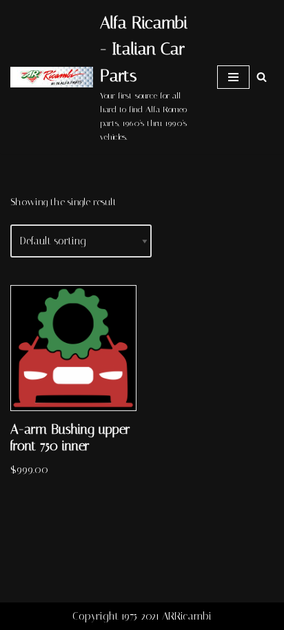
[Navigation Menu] (233, 77)
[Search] (261, 77)
